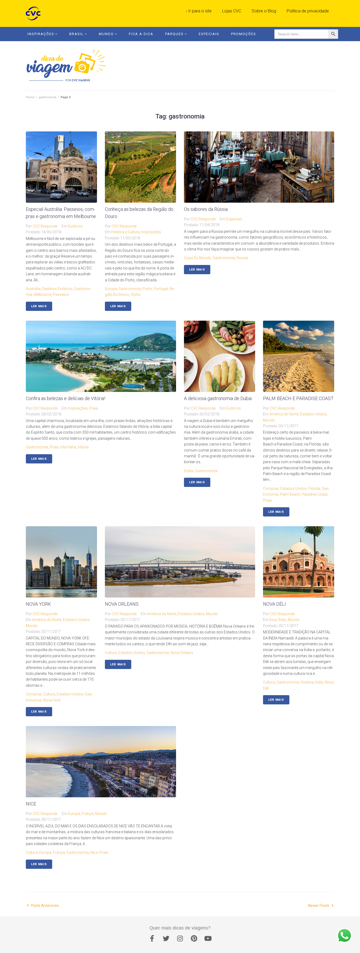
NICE (31, 804)
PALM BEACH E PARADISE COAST (298, 398)
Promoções (243, 34)
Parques (174, 34)
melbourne (42, 294)
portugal (161, 289)
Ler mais (39, 306)
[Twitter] (166, 938)
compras (271, 488)
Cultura (49, 694)
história (307, 682)
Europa (111, 289)
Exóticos (75, 226)
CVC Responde (45, 226)
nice (94, 852)
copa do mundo (197, 258)
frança (59, 852)
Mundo (106, 34)
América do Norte (284, 414)
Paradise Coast (314, 494)
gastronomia (47, 97)
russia (242, 258)
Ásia (273, 620)
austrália (33, 289)
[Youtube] (208, 938)
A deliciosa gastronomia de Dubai (218, 398)
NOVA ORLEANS (122, 604)
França (88, 814)
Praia (93, 408)
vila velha (68, 447)
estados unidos (293, 488)
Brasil (76, 34)
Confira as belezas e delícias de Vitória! (65, 398)
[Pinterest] (194, 938)
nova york (52, 700)
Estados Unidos (313, 414)
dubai (188, 471)
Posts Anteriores (42, 905)
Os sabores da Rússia (206, 209)
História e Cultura (125, 232)
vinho (135, 294)
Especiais (209, 34)
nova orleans (182, 653)
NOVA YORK (38, 604)
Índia (282, 620)
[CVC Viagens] (34, 13)
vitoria (83, 447)
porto (147, 289)
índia (319, 682)
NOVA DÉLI (274, 604)
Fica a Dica (141, 34)
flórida (314, 488)
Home (30, 97)
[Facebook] (152, 938)
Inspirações (40, 34)
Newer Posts (319, 905)
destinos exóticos (57, 289)
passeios (61, 294)
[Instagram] (180, 938)
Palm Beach (290, 494)
